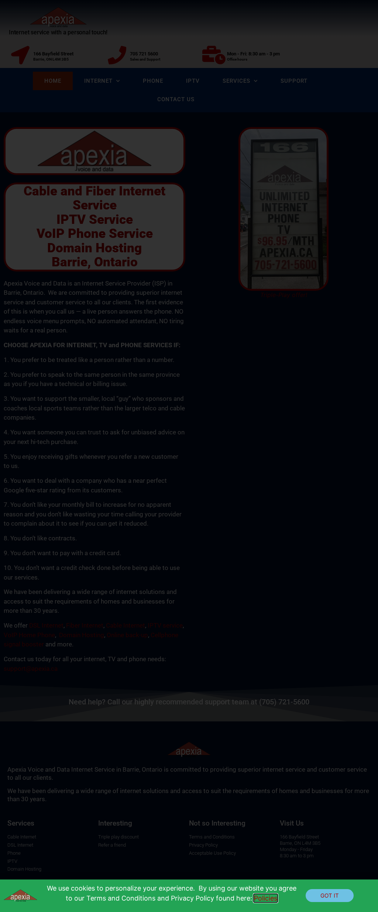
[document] (189, 456)
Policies (265, 898)
